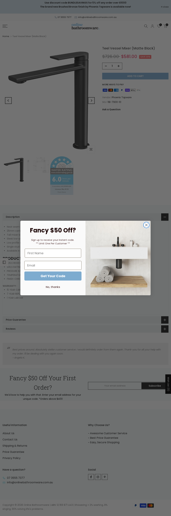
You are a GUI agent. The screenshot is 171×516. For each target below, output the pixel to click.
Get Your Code (53, 276)
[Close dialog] (146, 225)
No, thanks (53, 287)
